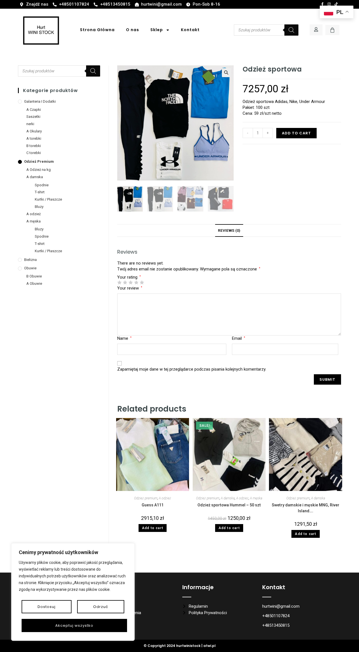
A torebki (33, 138)
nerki (30, 124)
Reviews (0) (229, 230)
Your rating (129, 277)
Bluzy (39, 207)
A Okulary (34, 131)
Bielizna (30, 260)
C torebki (33, 153)
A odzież (165, 498)
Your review (129, 288)
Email (238, 338)
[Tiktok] (336, 4)
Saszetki (33, 116)
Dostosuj (47, 606)
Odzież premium (145, 498)
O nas (132, 30)
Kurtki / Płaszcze (48, 199)
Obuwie (30, 268)
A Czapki (33, 109)
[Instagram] (329, 4)
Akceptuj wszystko (74, 625)
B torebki (33, 146)
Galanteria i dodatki (40, 101)
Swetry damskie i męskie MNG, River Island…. (305, 508)
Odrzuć (100, 606)
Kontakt (190, 30)
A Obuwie (34, 283)
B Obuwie (34, 276)
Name (124, 338)
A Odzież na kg (38, 169)
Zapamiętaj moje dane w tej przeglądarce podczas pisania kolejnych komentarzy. (191, 369)
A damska (228, 498)
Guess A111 (153, 505)
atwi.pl (209, 645)
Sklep (156, 30)
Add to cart (296, 133)
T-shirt (40, 192)
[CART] (332, 30)
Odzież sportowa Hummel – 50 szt (229, 505)
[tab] (229, 230)
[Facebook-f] (322, 4)
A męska (256, 498)
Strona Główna (97, 30)
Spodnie (42, 185)
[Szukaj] (291, 30)
